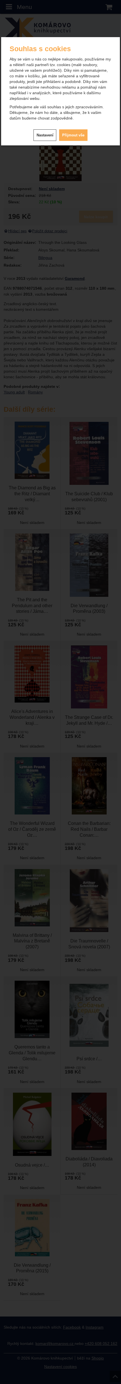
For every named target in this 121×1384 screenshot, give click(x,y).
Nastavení (45, 135)
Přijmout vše (73, 135)
